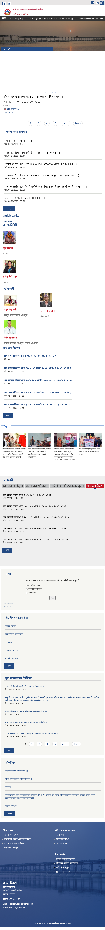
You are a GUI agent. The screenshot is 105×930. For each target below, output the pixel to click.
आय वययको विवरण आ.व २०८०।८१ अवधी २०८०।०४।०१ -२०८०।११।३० (38, 380)
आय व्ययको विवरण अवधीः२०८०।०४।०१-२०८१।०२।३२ (30, 356)
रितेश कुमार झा (10, 337)
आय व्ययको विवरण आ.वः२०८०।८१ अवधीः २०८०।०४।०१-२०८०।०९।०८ (38, 404)
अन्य (7, 416)
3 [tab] (52, 92)
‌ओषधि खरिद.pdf (13, 109)
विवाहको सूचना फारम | (12, 642)
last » (78, 123)
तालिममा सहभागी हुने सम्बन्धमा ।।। (17, 771)
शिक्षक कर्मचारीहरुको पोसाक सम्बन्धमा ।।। (19, 779)
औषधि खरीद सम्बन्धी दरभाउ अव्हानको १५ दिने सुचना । (33, 96)
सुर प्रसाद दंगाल (47, 310)
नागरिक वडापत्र (10, 626)
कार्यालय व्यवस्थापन (35, 589)
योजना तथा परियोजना (37, 485)
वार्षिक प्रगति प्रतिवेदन (65, 859)
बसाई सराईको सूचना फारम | (14, 634)
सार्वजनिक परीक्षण (63, 872)
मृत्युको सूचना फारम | (12, 650)
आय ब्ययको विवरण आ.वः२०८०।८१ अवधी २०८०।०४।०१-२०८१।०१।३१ (37, 368)
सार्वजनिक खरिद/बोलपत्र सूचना (67, 485)
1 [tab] (46, 92)
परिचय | (8, 787)
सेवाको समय (32, 592)
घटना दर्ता (60, 835)
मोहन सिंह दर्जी (10, 309)
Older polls (8, 603)
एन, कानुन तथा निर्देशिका (14, 843)
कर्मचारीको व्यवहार (34, 585)
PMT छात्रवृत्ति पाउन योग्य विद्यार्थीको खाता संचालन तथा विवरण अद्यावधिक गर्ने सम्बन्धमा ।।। (45, 186)
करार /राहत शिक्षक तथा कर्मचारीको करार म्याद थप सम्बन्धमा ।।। (43, 19)
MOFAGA (8, 221)
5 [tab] (59, 92)
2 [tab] (49, 92)
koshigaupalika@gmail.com (21, 904)
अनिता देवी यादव (10, 276)
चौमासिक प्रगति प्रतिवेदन (67, 863)
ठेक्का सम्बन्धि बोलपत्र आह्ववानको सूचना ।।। (24, 198)
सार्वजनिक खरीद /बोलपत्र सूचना (17, 839)
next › (65, 123)
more (9, 209)
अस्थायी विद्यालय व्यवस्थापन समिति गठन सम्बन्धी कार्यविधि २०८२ (27, 711)
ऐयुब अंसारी (8, 248)
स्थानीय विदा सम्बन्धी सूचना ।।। (19, 141)
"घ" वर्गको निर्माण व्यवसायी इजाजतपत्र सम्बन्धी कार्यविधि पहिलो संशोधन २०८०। (32, 734)
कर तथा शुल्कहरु (11, 847)
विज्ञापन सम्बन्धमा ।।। (13, 806)
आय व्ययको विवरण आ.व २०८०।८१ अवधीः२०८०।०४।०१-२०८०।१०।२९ (37, 392)
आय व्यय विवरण (95, 486)
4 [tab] (55, 92)
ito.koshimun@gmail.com (14, 907)
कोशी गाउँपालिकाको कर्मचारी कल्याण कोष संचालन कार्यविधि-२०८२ (27, 722)
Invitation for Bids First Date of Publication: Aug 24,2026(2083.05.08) (41, 164)
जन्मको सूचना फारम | (12, 658)
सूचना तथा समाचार (12, 835)
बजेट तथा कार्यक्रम (12, 485)
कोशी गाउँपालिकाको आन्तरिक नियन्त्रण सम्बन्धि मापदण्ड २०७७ (26, 686)
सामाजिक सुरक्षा (62, 839)
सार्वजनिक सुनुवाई (63, 867)
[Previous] (2, 68)
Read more (10, 113)
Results (7, 606)
